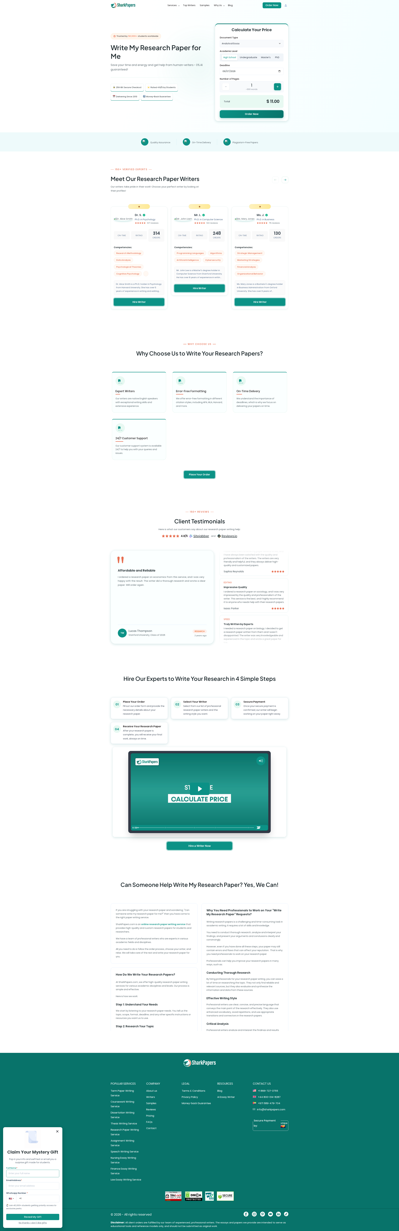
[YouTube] (270, 1215)
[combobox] (252, 43)
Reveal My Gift (32, 1217)
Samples (204, 5)
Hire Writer (139, 302)
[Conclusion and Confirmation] (248, 827)
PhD (277, 57)
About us (151, 1091)
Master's (266, 57)
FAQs (149, 1122)
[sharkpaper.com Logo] (199, 1066)
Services (172, 5)
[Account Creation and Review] (194, 827)
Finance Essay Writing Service (124, 1171)
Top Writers (189, 5)
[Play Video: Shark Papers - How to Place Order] (199, 789)
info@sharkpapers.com (270, 1109)
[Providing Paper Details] (165, 827)
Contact (151, 1128)
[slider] (196, 827)
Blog (230, 5)
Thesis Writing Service (124, 1123)
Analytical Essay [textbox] (231, 43)
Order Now (271, 5)
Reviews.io (229, 536)
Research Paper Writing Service (125, 1132)
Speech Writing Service (125, 1151)
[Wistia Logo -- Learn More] (258, 827)
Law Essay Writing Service (126, 1179)
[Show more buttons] (265, 827)
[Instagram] (254, 1214)
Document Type (229, 37)
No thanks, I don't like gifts (33, 1222)
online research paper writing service (163, 924)
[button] (285, 180)
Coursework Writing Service (122, 1104)
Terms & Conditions (193, 1091)
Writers (150, 1097)
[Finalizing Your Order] (215, 827)
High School (229, 57)
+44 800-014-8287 (269, 1097)
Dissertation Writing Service (122, 1115)
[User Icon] (285, 5)
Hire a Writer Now (199, 845)
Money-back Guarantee (196, 1103)
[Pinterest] (262, 1215)
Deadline (225, 65)
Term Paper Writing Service (122, 1093)
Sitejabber (201, 536)
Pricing (150, 1116)
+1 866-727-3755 (267, 1091)
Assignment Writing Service (122, 1143)
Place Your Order (199, 474)
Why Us (218, 5)
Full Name (11, 1167)
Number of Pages (229, 79)
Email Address (14, 1180)
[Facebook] (246, 1215)
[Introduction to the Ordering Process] (138, 827)
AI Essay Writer (226, 1097)
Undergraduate (248, 57)
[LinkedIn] (278, 1215)
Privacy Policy (190, 1097)
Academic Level (228, 51)
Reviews (151, 1109)
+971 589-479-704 (268, 1103)
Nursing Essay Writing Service (123, 1160)
